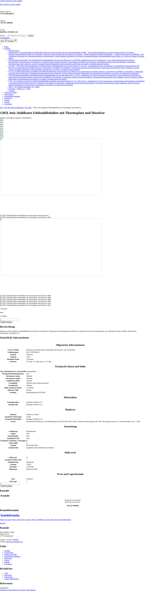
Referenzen (8, 98)
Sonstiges (11, 91)
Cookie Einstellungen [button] (11, 579)
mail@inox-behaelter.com (14, 542)
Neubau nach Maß (10, 92)
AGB (6, 573)
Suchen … (3, 35)
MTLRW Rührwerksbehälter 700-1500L (18, 108)
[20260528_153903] (1, 588)
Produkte (7, 49)
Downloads (8, 104)
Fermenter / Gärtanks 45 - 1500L (19, 89)
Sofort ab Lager (13, 50)
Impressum (8, 575)
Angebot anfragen (6, 322)
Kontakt (7, 102)
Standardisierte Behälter (12, 96)
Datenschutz (8, 577)
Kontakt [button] (2, 523)
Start (1, 108)
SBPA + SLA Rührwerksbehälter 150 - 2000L (24, 87)
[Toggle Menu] (1, 43)
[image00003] (4, 588)
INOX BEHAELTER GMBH (10, 4)
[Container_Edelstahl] (6, 588)
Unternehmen (8, 94)
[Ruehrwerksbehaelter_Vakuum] (2, 588)
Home (6, 47)
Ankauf (6, 100)
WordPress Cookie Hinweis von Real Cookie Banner (18, 590)
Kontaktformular (10, 515)
